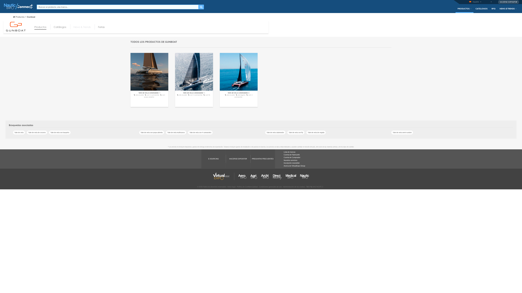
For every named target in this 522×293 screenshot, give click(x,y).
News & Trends (507, 8)
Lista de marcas (289, 152)
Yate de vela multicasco (176, 132)
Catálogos (481, 8)
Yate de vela (19, 132)
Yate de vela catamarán (275, 132)
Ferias (101, 27)
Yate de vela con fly (296, 132)
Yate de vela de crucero (37, 132)
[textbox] (118, 7)
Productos (464, 8)
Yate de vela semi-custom (402, 132)
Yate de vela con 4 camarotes (200, 132)
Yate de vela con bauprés (59, 132)
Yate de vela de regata (316, 132)
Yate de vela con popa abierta (152, 132)
